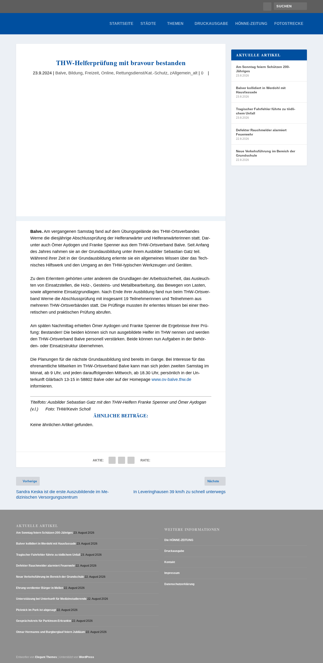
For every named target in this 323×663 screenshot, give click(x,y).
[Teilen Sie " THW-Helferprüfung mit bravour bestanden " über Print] (131, 460)
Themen (175, 24)
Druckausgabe (211, 24)
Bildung (75, 73)
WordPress (86, 657)
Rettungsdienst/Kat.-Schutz (141, 73)
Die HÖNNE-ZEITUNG (178, 540)
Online (107, 73)
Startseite (121, 24)
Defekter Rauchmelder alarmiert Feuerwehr (261, 132)
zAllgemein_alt (183, 73)
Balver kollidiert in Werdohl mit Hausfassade (261, 90)
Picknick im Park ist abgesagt (36, 610)
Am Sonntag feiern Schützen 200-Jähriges (263, 69)
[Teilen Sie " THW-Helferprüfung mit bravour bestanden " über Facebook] (112, 460)
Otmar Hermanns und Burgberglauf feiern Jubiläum (50, 632)
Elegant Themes (46, 657)
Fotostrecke (288, 24)
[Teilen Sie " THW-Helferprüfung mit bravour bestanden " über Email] (121, 460)
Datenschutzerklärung (179, 584)
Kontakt (169, 562)
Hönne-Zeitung (251, 24)
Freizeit (92, 73)
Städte (148, 24)
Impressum (172, 573)
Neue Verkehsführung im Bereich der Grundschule (265, 153)
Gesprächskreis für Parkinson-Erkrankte (43, 620)
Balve (60, 73)
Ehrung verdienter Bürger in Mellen (39, 588)
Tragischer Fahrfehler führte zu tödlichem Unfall (265, 111)
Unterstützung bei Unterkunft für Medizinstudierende (51, 598)
